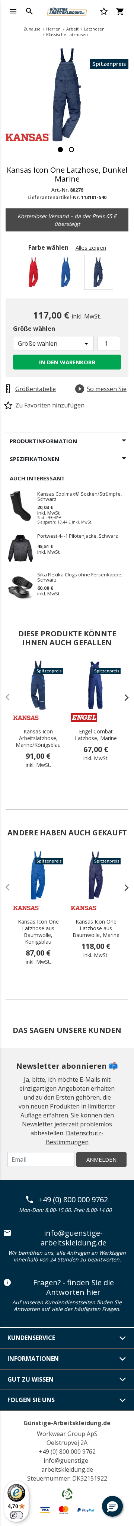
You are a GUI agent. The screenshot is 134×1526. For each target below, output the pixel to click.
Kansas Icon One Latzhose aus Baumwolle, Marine (96, 928)
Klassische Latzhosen (67, 34)
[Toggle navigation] (13, 11)
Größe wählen (34, 328)
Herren (53, 29)
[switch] (16, 1515)
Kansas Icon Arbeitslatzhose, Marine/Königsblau (38, 738)
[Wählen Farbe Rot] (34, 274)
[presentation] (122, 697)
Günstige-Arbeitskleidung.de (67, 1423)
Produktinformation (43, 441)
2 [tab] (71, 149)
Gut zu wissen (30, 1379)
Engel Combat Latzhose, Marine (96, 735)
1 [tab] (60, 149)
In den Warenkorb (67, 362)
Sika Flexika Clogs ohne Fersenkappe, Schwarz (79, 577)
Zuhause (32, 29)
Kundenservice (31, 1338)
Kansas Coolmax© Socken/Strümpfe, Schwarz (79, 496)
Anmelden (101, 1159)
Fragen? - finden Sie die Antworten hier (73, 1287)
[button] (112, 1506)
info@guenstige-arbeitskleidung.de (73, 1237)
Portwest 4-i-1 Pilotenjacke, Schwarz (77, 536)
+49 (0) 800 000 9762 (73, 1200)
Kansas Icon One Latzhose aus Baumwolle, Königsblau (38, 931)
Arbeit (72, 29)
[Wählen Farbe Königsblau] (67, 274)
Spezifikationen (34, 459)
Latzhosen (94, 29)
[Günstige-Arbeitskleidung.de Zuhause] (67, 10)
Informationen (33, 1358)
